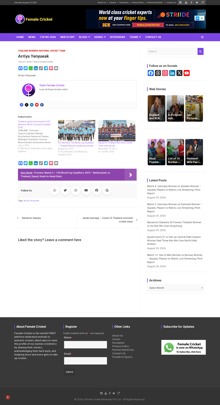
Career (116, 339)
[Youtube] (37, 105)
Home (20, 37)
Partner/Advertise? (155, 2)
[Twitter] (26, 105)
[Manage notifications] (7, 397)
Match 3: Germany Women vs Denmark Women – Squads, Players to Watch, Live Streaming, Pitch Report (174, 208)
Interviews (117, 37)
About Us (102, 2)
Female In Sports (122, 356)
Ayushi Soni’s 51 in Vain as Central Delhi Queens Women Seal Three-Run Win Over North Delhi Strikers (174, 240)
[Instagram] (21, 105)
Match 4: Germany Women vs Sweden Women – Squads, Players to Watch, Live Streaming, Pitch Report (174, 190)
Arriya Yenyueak (31, 200)
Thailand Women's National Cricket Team (41, 51)
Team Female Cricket (43, 62)
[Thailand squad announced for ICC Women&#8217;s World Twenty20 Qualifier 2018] (38, 136)
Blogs (83, 37)
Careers (112, 2)
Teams (134, 37)
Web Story (67, 37)
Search (201, 51)
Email (68, 353)
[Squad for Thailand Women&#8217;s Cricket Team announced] (116, 130)
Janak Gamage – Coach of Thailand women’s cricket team (107, 219)
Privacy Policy (138, 2)
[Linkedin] (32, 105)
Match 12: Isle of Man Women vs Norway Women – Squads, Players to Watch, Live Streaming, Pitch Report (174, 258)
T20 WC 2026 (48, 37)
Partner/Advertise (123, 349)
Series (98, 37)
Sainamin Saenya (31, 217)
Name (68, 337)
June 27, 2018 (24, 62)
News (31, 37)
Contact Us (171, 2)
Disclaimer (124, 2)
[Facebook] (42, 105)
